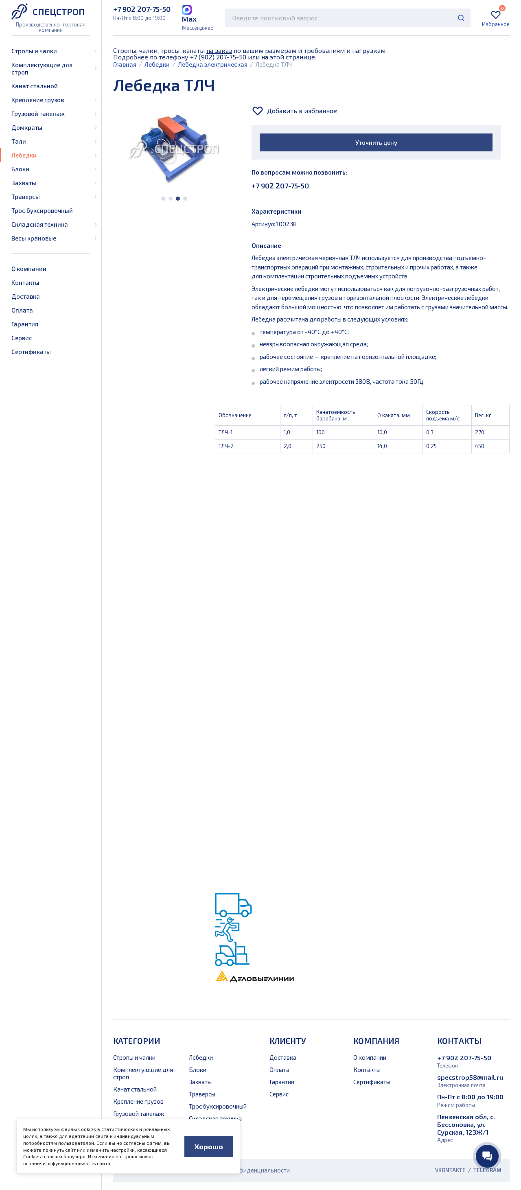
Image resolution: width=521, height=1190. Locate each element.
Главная (124, 64)
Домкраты (26, 127)
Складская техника (39, 224)
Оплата (22, 310)
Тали (18, 141)
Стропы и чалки (34, 51)
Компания (376, 1041)
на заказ (219, 50)
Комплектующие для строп (41, 68)
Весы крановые (33, 238)
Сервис (21, 337)
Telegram (487, 1170)
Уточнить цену (376, 142)
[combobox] (348, 18)
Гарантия (24, 324)
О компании (28, 268)
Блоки (20, 169)
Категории (136, 1041)
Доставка (25, 296)
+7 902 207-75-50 (280, 185)
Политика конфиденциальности (245, 1170)
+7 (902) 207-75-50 (218, 57)
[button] (163, 199)
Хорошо (209, 1146)
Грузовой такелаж (38, 113)
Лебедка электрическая (212, 64)
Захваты (23, 182)
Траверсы (25, 196)
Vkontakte (450, 1170)
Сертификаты (31, 351)
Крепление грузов (37, 99)
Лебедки (24, 155)
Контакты (25, 282)
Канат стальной (34, 86)
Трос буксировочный (42, 210)
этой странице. (293, 57)
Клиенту (287, 1041)
